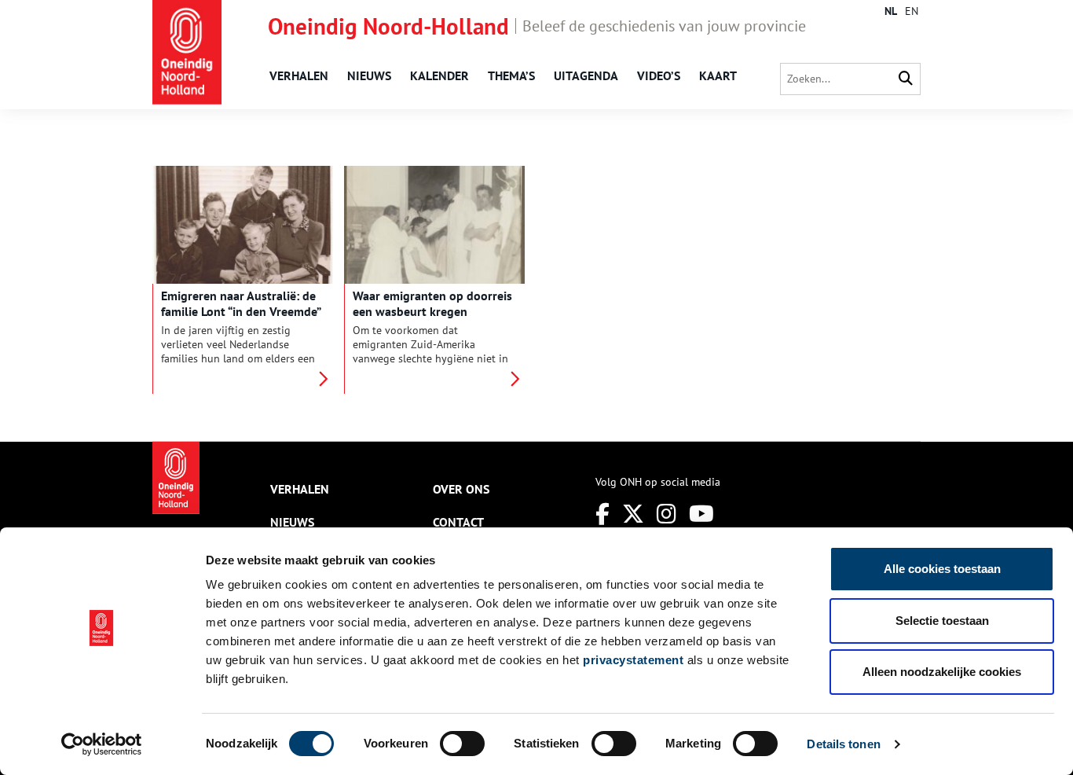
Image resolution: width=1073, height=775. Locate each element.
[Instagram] (666, 513)
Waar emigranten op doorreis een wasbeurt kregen (432, 303)
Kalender (439, 75)
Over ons (461, 489)
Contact (458, 522)
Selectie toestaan (942, 620)
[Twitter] (633, 513)
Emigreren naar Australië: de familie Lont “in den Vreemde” (241, 303)
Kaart (718, 75)
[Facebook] (602, 513)
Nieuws (369, 75)
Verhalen (298, 75)
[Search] (905, 79)
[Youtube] (701, 513)
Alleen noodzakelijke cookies (941, 671)
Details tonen (843, 744)
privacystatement (633, 660)
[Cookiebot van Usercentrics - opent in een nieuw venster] (101, 744)
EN (911, 11)
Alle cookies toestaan (942, 568)
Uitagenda (586, 75)
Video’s (658, 75)
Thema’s (511, 75)
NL (890, 11)
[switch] (462, 743)
